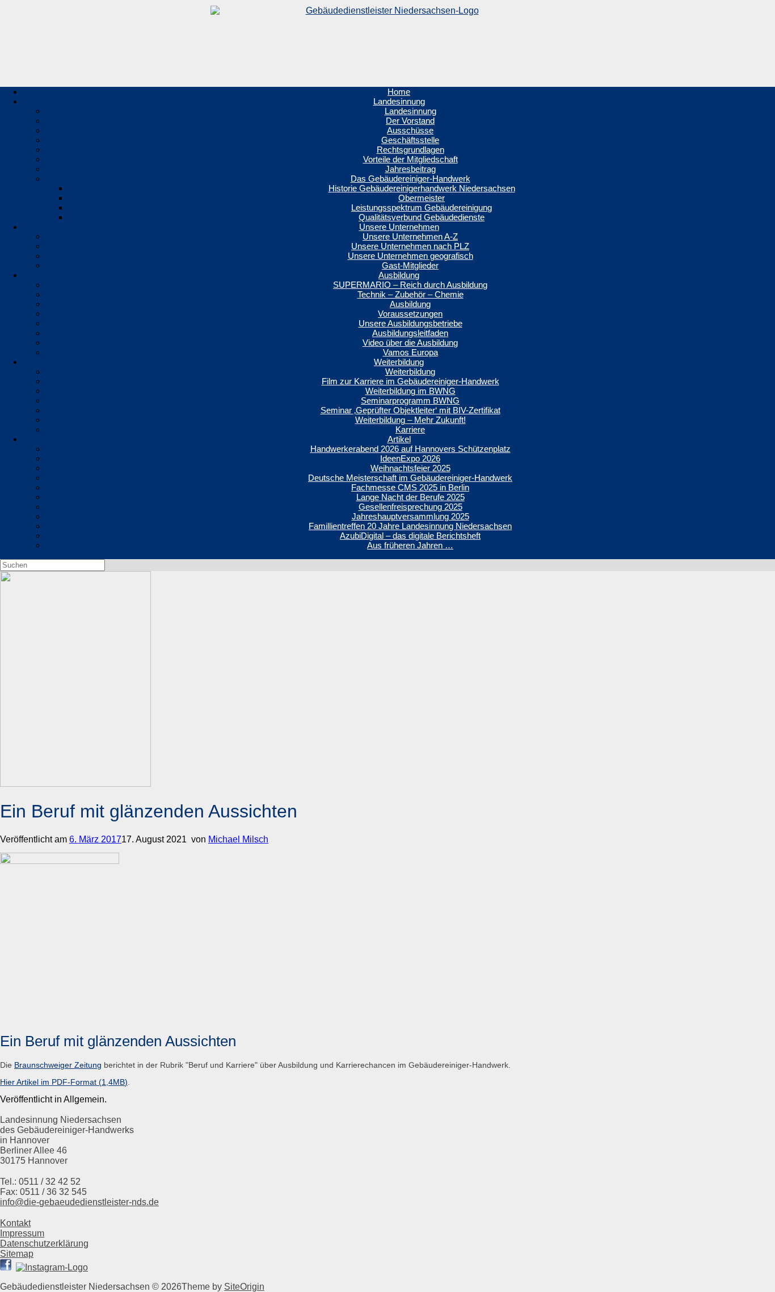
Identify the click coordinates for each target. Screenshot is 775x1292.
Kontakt (15, 1223)
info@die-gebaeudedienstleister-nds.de (79, 1202)
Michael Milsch (238, 839)
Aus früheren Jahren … (410, 545)
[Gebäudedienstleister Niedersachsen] (387, 39)
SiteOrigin (244, 1286)
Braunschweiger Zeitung (58, 1064)
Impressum (22, 1233)
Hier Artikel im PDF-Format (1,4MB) (64, 1082)
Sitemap (16, 1254)
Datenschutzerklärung (44, 1243)
